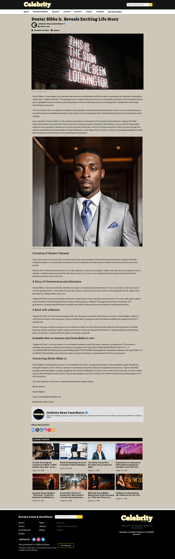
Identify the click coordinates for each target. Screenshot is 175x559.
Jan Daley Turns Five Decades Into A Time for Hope (100, 464)
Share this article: (40, 425)
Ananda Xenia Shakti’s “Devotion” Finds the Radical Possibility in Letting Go (44, 496)
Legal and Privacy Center (67, 526)
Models (55, 12)
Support (60, 530)
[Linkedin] (41, 430)
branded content (67, 415)
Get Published (115, 12)
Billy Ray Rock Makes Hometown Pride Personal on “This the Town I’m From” (101, 496)
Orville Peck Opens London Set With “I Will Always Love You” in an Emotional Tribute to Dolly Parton (45, 467)
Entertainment (40, 12)
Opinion (100, 12)
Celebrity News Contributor (50, 24)
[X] (37, 430)
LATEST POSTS (41, 439)
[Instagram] (45, 430)
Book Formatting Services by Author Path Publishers (73, 463)
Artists (78, 12)
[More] (53, 430)
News (26, 12)
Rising (89, 12)
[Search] (150, 4)
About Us (61, 522)
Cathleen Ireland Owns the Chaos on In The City (128, 494)
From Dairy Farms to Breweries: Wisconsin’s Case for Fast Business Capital (72, 496)
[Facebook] (33, 430)
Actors (66, 12)
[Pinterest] (49, 430)
